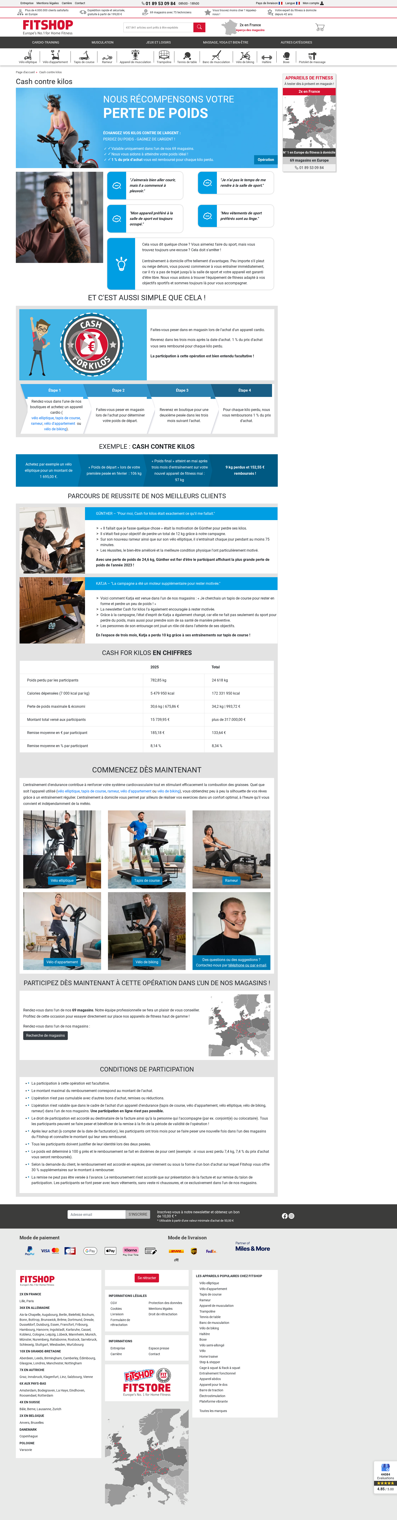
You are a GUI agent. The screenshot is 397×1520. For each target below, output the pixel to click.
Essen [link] (55, 1325)
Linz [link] (63, 1377)
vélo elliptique (42, 418)
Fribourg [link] (81, 1325)
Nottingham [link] (73, 1363)
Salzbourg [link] (74, 1377)
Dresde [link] (89, 1320)
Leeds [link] (38, 1358)
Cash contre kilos (50, 72)
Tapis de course (210, 1294)
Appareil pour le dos (213, 1385)
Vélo (202, 1351)
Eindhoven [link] (76, 1390)
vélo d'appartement (59, 423)
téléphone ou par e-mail (247, 965)
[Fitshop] (48, 27)
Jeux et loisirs (158, 42)
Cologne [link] (38, 1335)
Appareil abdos (210, 1379)
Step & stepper (209, 1362)
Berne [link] (31, 1409)
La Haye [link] (62, 1390)
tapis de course (67, 418)
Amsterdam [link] (28, 1390)
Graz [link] (23, 1377)
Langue (290, 3)
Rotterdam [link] (45, 1396)
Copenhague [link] (29, 1436)
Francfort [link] (67, 1325)
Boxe (203, 1340)
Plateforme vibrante (213, 1402)
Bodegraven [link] (46, 1390)
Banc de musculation (214, 1323)
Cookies (116, 1309)
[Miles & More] (253, 1246)
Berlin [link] (63, 1315)
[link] (309, 121)
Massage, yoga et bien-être (225, 42)
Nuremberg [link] (41, 1340)
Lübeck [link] (62, 1335)
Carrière (67, 3)
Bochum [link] (88, 1315)
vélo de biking (55, 429)
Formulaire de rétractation (120, 1322)
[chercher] (199, 27)
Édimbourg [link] (87, 1358)
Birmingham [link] (53, 1358)
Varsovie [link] (26, 1450)
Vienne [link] (88, 1377)
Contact (80, 3)
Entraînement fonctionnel (217, 1373)
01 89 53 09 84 (311, 168)
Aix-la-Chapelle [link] (30, 1315)
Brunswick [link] (48, 1320)
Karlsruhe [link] (73, 1330)
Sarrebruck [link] (88, 1340)
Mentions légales (48, 3)
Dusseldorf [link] (27, 1325)
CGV (114, 1303)
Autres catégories (296, 42)
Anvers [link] (24, 1423)
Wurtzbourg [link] (75, 1345)
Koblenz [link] (25, 1335)
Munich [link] (90, 1335)
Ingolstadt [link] (57, 1330)
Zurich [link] (56, 1409)
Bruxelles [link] (37, 1423)
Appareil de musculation (216, 1306)
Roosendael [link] (28, 1396)
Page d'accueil (25, 72)
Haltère (204, 1334)
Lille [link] (22, 1301)
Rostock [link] (73, 1340)
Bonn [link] (23, 1320)
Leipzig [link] (50, 1335)
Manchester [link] (54, 1363)
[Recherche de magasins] (239, 1025)
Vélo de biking (209, 1328)
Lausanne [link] (44, 1409)
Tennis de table (210, 1317)
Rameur (205, 1300)
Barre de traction (211, 1390)
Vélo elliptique (209, 1283)
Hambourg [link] (27, 1330)
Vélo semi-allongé (211, 1345)
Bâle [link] (23, 1409)
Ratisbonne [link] (58, 1340)
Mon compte (311, 3)
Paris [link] (30, 1301)
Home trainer (208, 1357)
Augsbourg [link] (50, 1315)
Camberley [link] (70, 1358)
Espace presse (159, 1348)
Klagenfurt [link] (51, 1377)
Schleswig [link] (27, 1345)
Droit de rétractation (163, 1314)
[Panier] (321, 27)
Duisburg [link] (42, 1325)
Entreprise (27, 3)
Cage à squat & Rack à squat (219, 1368)
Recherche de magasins (45, 1035)
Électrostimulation (212, 1396)
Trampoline (207, 1311)
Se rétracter (147, 1278)
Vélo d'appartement (213, 1289)
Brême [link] (61, 1320)
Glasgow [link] (26, 1363)
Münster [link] (25, 1340)
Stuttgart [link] (41, 1345)
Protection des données (165, 1303)
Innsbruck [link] (35, 1377)
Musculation (102, 42)
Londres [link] (39, 1363)
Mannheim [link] (76, 1335)
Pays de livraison (267, 3)
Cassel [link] (86, 1330)
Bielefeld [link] (74, 1315)
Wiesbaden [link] (57, 1345)
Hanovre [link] (42, 1330)
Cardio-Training (45, 42)
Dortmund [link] (75, 1320)
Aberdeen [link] (26, 1358)
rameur (37, 423)
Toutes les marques (213, 1411)
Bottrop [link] (34, 1320)
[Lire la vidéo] (83, 344)
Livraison (117, 1314)
